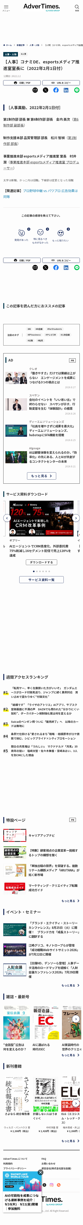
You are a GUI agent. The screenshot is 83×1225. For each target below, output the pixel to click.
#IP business (34, 334)
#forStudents (54, 328)
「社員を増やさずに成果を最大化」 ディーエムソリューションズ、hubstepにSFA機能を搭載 (53, 430)
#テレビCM (51, 334)
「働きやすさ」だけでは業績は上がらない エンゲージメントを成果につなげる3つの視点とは (52, 377)
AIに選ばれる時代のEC (41, 1047)
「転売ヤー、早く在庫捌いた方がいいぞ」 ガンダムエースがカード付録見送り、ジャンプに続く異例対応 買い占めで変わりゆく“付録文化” (44, 692)
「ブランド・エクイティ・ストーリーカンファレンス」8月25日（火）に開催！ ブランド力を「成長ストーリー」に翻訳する (54, 929)
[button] (35, 90)
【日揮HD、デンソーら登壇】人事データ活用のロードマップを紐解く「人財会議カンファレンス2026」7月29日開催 (54, 970)
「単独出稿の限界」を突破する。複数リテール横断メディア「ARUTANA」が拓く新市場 (54, 870)
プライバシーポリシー (14, 1168)
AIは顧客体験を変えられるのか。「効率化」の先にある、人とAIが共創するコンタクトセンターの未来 (53, 456)
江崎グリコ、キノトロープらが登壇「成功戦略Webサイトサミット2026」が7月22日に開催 (54, 949)
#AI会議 (39, 328)
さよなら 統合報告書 (17, 1114)
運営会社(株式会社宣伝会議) (56, 1168)
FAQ (44, 1158)
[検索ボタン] (77, 8)
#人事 (23, 53)
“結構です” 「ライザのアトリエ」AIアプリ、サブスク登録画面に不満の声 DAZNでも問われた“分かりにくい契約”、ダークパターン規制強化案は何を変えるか (45, 709)
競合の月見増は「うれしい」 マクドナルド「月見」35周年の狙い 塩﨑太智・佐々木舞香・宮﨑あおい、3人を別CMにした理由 (44, 750)
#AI (29, 328)
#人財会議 (65, 334)
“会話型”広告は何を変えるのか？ (14, 1047)
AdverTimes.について (15, 1158)
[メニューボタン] (6, 8)
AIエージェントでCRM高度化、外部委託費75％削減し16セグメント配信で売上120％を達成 (40, 551)
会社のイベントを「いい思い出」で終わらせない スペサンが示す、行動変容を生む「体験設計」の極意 (52, 403)
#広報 (30, 340)
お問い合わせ (48, 1163)
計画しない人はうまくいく (45, 1116)
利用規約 (8, 1163)
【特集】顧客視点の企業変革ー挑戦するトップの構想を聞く (53, 852)
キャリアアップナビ (42, 835)
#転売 (40, 340)
